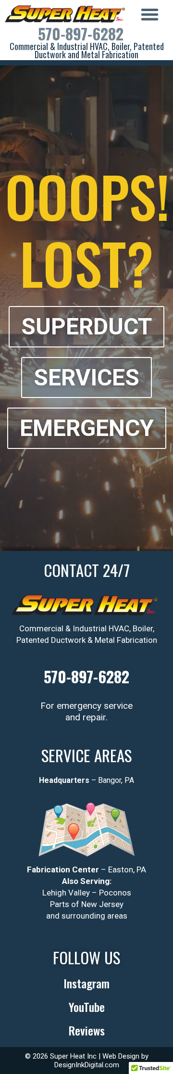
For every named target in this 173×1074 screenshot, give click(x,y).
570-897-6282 (81, 33)
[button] (150, 14)
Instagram (86, 983)
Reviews (87, 1030)
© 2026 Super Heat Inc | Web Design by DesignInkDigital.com (86, 1060)
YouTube (87, 1006)
